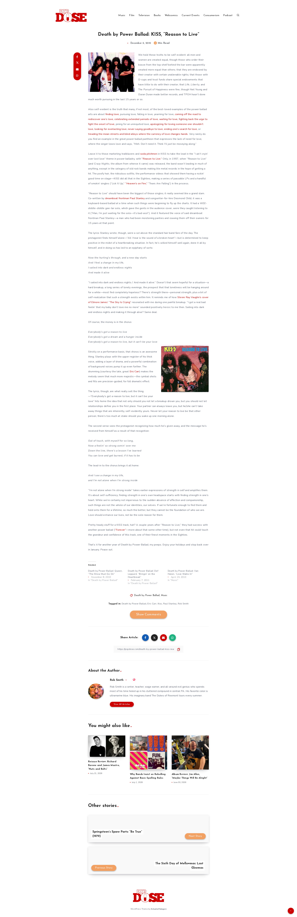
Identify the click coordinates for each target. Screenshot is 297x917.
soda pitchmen (148, 154)
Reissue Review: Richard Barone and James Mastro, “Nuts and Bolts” (104, 765)
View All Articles (122, 704)
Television (144, 15)
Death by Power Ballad (147, 595)
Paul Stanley (170, 603)
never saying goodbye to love (145, 129)
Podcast (227, 15)
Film (131, 15)
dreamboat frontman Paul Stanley (125, 198)
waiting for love (168, 119)
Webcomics (171, 15)
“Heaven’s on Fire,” (136, 183)
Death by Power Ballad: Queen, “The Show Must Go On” (105, 572)
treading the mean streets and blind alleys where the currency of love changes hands (138, 134)
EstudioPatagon (158, 909)
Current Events (190, 15)
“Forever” (120, 530)
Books (157, 15)
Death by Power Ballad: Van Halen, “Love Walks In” (183, 572)
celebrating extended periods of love (136, 119)
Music (121, 15)
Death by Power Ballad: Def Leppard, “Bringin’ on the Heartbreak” (143, 574)
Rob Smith (183, 603)
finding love (112, 114)
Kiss (160, 603)
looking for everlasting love (111, 129)
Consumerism (211, 15)
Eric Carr (134, 371)
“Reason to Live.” (152, 158)
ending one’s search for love (180, 129)
